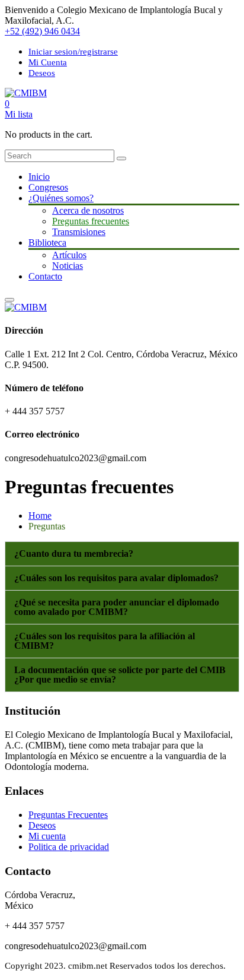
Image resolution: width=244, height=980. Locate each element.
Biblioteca (47, 242)
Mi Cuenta (47, 62)
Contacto (45, 276)
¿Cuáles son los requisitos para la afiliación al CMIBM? (104, 641)
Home (40, 515)
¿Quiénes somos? (61, 198)
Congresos (48, 187)
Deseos (41, 73)
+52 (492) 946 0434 (42, 31)
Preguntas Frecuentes (68, 815)
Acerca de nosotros (88, 210)
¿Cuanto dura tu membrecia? (73, 553)
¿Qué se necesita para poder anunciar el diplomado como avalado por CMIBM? (116, 607)
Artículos (69, 255)
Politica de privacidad (68, 847)
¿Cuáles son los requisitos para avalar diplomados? (116, 578)
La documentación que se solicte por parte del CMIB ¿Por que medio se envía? (120, 674)
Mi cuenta (47, 836)
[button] (122, 554)
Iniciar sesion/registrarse (73, 51)
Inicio (39, 177)
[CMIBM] (26, 93)
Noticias (67, 266)
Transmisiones (78, 232)
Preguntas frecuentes (90, 221)
